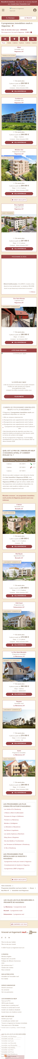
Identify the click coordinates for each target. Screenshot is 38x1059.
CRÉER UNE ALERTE (19, 200)
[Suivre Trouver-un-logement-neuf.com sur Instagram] (5, 937)
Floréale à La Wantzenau (11, 820)
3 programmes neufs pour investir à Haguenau (17, 861)
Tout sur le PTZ (5, 1001)
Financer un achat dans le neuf (10, 1007)
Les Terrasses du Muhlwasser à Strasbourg (16, 844)
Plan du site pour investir (8, 944)
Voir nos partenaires (7, 992)
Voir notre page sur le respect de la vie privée (13, 1051)
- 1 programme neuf (14, 914)
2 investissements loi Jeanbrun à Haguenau (17, 865)
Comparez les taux (20, 924)
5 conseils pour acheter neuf (9, 1021)
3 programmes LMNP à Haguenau (14, 868)
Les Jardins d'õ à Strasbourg (12, 809)
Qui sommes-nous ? (7, 965)
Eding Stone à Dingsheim (11, 837)
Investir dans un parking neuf (9, 1005)
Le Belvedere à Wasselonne (12, 827)
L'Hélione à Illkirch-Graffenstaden (14, 812)
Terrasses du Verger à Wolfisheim (14, 816)
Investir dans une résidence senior (11, 1012)
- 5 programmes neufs (15, 907)
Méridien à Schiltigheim (11, 823)
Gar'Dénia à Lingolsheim (11, 830)
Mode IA (29, 18)
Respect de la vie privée (8, 958)
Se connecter (5, 990)
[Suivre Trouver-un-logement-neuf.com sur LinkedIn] (9, 937)
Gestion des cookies (7, 967)
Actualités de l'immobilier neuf (10, 976)
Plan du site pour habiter (8, 942)
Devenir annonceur (7, 987)
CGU (2, 963)
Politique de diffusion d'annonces (11, 961)
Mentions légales (6, 956)
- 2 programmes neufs (13, 910)
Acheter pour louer (6, 1018)
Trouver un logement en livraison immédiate (14, 1023)
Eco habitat (4, 978)
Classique (11, 18)
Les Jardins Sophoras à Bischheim (14, 834)
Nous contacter (5, 970)
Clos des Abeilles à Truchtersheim (14, 841)
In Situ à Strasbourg (10, 848)
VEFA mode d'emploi (7, 1003)
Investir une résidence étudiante (10, 1010)
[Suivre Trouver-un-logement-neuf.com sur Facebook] (1, 937)
